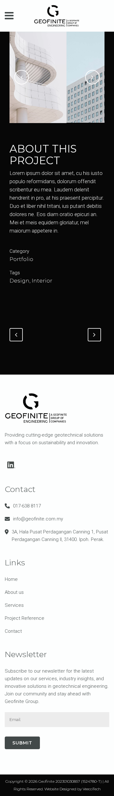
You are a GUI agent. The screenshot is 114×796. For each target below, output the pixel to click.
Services (14, 605)
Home (11, 579)
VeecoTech (92, 789)
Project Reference (24, 618)
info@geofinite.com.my (38, 519)
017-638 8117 (27, 506)
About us (14, 592)
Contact (13, 631)
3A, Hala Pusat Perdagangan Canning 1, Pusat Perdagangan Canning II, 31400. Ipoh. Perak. (60, 535)
